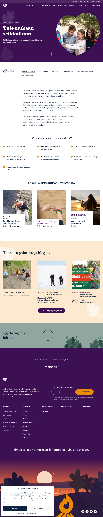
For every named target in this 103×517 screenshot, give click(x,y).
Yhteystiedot (95, 5)
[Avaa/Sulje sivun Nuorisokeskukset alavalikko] (49, 5)
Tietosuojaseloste (31, 513)
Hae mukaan (68, 71)
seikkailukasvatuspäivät (54, 294)
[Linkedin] (95, 512)
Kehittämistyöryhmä (85, 71)
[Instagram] (83, 512)
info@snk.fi (51, 366)
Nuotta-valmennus (10, 422)
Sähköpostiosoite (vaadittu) (64, 387)
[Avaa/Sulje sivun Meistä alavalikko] (75, 5)
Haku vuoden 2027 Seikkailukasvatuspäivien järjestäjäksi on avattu (47, 300)
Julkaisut (45, 411)
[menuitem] (29, 5)
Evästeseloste (21, 513)
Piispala (25, 430)
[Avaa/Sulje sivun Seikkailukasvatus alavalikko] (66, 5)
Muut (13, 292)
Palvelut (29, 5)
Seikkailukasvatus (59, 5)
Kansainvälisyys (8, 426)
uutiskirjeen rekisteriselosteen (83, 397)
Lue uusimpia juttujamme (51, 311)
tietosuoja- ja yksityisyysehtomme (66, 399)
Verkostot (56, 71)
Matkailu (6, 430)
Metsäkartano (27, 422)
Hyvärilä (25, 415)
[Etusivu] (5, 5)
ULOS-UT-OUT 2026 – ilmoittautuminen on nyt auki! (84, 301)
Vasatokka (26, 434)
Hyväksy (15, 508)
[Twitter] (91, 512)
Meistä (71, 5)
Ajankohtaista (83, 5)
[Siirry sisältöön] (51, 54)
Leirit (5, 419)
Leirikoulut (7, 415)
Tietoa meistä (47, 406)
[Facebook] (87, 512)
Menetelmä (43, 71)
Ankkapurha (26, 411)
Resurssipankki (27, 76)
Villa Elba (25, 438)
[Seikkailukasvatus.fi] (9, 71)
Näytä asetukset (40, 508)
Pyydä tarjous (96, 1)
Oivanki (25, 426)
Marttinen (26, 419)
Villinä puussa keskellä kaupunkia (16, 296)
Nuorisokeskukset (42, 5)
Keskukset (26, 406)
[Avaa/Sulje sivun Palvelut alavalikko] (32, 5)
